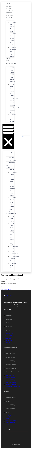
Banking (9, 6)
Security (9, 8)
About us (8, 322)
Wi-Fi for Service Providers (12, 78)
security (8, 401)
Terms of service (10, 319)
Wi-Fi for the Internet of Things (12, 90)
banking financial (10, 397)
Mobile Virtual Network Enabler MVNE (13, 26)
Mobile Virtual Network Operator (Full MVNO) (13, 39)
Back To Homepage (6, 289)
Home (8, 4)
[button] (8, 136)
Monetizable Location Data (14, 110)
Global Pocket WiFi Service (13, 118)
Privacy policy (9, 315)
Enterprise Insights (14, 99)
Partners (9, 10)
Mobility (9, 17)
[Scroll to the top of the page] (1, 449)
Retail (8, 58)
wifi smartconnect (14, 104)
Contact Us (9, 326)
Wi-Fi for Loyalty (10, 353)
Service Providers (10, 357)
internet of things (11, 405)
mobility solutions (10, 408)
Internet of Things (11, 361)
